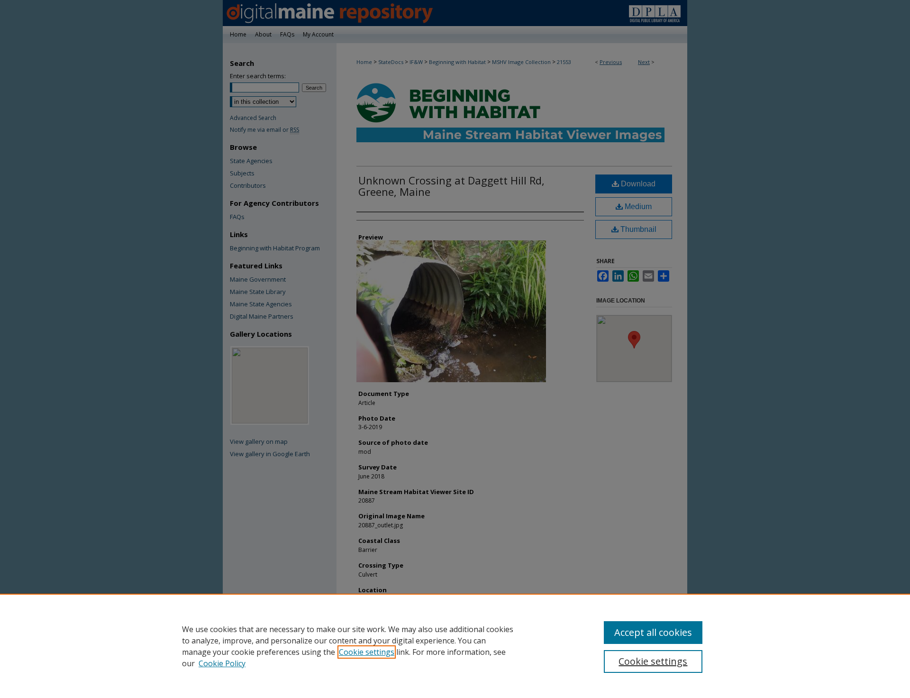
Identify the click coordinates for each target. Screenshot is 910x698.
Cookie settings (366, 652)
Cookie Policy (222, 663)
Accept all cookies (653, 632)
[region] (455, 646)
